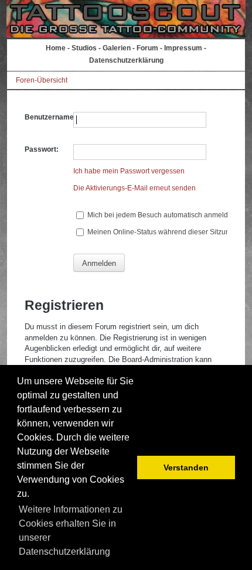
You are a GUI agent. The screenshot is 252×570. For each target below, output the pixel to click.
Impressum (183, 48)
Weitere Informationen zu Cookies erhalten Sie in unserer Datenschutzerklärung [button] (70, 530)
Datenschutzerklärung (126, 60)
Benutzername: (50, 117)
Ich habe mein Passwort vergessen (129, 171)
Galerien (117, 48)
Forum (147, 48)
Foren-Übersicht (41, 80)
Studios (84, 48)
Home (56, 48)
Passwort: (42, 149)
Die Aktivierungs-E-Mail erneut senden (134, 188)
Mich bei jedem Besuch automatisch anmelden (161, 215)
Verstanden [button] (186, 467)
